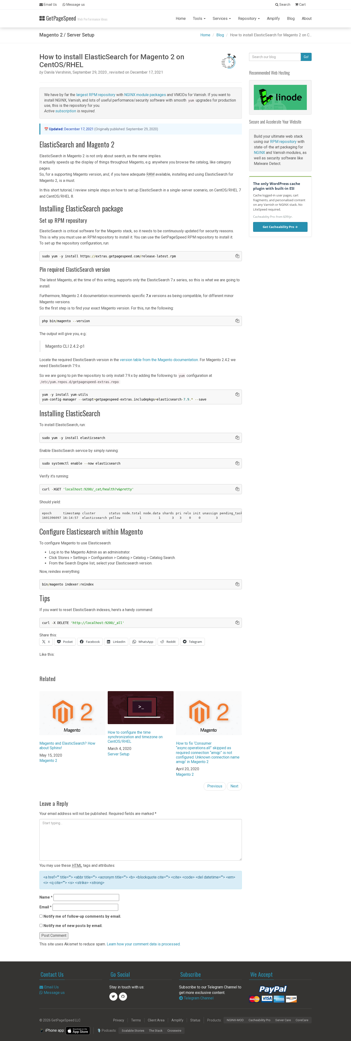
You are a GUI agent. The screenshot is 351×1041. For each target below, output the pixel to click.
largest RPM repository (95, 94)
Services (221, 18)
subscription (65, 111)
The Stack (156, 1030)
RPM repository (283, 141)
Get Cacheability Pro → (280, 227)
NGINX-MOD (235, 1020)
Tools (198, 18)
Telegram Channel (198, 998)
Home (181, 18)
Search (284, 5)
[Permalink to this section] (34, 145)
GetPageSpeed (76, 18)
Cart (302, 5)
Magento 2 (48, 760)
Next (234, 786)
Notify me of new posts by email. (72, 925)
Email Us (50, 5)
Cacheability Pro (260, 1020)
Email (45, 907)
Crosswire (174, 1030)
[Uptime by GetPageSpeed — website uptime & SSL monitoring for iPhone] (78, 1030)
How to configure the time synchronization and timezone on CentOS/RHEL (135, 737)
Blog (291, 18)
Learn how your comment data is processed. (144, 944)
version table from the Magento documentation (159, 360)
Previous (214, 786)
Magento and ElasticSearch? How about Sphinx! (67, 745)
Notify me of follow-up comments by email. (82, 916)
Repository (247, 18)
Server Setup (118, 754)
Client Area (156, 1020)
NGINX (259, 152)
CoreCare (302, 1020)
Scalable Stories (133, 1030)
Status (195, 1020)
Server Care (283, 1020)
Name (46, 897)
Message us (75, 5)
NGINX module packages (145, 94)
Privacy (118, 1020)
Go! (306, 57)
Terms (136, 1020)
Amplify (273, 18)
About (307, 18)
